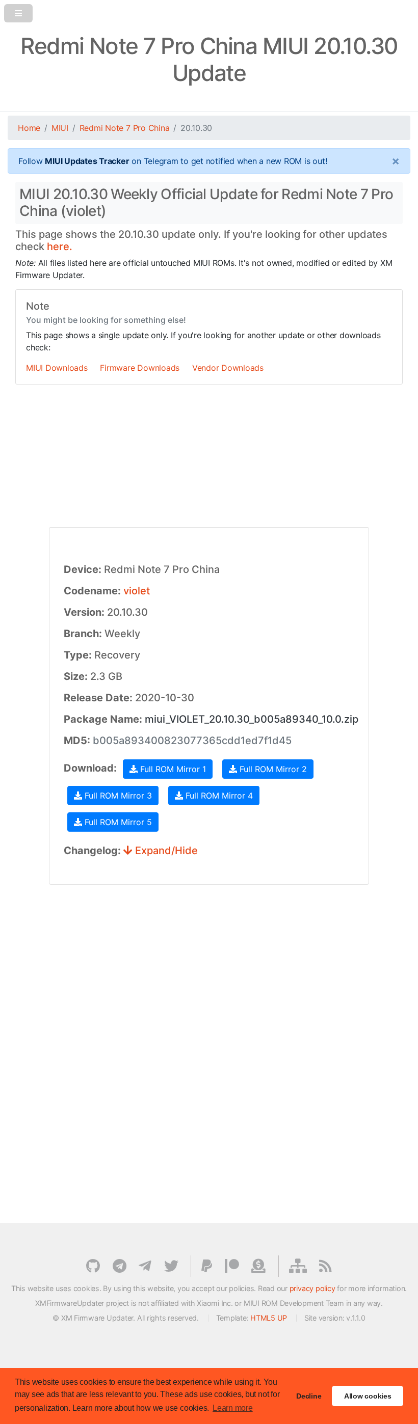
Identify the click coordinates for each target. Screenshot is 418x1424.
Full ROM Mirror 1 (172, 769)
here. (59, 246)
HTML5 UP (268, 1317)
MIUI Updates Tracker (87, 161)
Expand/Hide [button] (165, 850)
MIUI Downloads (57, 368)
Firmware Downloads (139, 368)
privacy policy (312, 1288)
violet (136, 591)
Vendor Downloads (228, 368)
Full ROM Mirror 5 (117, 822)
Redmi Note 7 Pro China (125, 128)
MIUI (59, 128)
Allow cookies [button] (367, 1396)
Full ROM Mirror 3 (117, 795)
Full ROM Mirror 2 (272, 769)
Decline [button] (308, 1396)
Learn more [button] (233, 1408)
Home (29, 128)
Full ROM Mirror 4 (218, 795)
